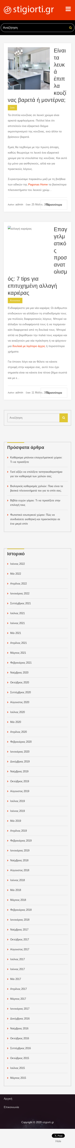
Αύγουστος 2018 (19, 870)
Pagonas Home (38, 184)
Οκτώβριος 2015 (19, 1058)
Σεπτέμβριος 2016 (20, 1048)
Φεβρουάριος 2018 (21, 909)
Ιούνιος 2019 (17, 810)
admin (19, 204)
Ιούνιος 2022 (17, 563)
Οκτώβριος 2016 (19, 1038)
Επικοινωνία (11, 1107)
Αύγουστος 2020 (19, 702)
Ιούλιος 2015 (17, 1068)
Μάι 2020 (15, 722)
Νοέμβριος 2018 (19, 860)
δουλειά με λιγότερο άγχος (28, 346)
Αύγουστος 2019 (19, 791)
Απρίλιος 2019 (18, 830)
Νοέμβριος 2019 (19, 771)
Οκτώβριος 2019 (19, 781)
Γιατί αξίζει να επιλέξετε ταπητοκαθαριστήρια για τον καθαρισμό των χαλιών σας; (36, 474)
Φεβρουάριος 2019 (21, 840)
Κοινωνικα (15, 300)
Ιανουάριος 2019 (19, 850)
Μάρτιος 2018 (18, 899)
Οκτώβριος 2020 (19, 682)
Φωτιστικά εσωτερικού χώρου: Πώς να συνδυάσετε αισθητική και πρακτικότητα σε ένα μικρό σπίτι (35, 519)
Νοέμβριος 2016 (19, 1028)
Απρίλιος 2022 (18, 583)
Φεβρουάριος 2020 (21, 741)
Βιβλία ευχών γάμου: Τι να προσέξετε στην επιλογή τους (35, 502)
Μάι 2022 (15, 573)
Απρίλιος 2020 (18, 731)
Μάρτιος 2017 (18, 998)
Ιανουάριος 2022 (19, 593)
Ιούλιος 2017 (17, 959)
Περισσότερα (54, 204)
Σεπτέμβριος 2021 (20, 603)
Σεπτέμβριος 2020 (20, 692)
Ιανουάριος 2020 (19, 751)
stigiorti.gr (48, 1122)
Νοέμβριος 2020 (19, 672)
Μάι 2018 (15, 890)
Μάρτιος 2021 (18, 652)
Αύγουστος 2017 (19, 949)
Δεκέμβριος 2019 (20, 761)
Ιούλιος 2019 (17, 801)
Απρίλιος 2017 (18, 988)
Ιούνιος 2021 (17, 623)
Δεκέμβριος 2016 (20, 1018)
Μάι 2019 (15, 820)
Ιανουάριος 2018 (19, 919)
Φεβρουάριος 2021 (21, 662)
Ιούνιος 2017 (17, 969)
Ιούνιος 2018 (17, 880)
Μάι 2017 (15, 979)
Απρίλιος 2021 (18, 642)
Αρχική (8, 1098)
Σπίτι (12, 107)
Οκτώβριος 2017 (19, 939)
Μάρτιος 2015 (18, 1077)
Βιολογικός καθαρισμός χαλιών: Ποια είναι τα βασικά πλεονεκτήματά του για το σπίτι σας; (36, 488)
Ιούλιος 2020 (17, 712)
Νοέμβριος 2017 (19, 929)
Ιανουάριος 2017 (19, 1008)
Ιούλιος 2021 (17, 613)
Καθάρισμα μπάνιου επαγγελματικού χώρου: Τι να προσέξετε (36, 459)
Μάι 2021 (15, 633)
